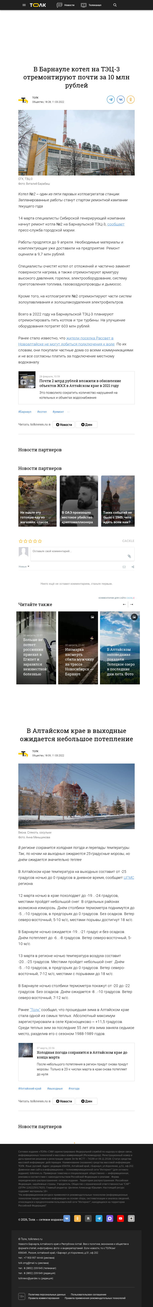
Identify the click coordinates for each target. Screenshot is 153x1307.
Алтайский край (29, 1088)
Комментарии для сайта (117, 598)
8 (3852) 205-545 (33, 1268)
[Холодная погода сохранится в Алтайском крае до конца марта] (26, 1062)
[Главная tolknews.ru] (38, 5)
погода (74, 1088)
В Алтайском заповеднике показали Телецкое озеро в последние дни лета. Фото (121, 661)
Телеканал (95, 5)
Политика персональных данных (47, 1294)
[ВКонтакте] (120, 99)
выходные (55, 1088)
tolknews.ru (35, 1239)
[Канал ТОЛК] (86, 424)
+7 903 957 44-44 (33, 1257)
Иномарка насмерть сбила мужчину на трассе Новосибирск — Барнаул (79, 661)
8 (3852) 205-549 (33, 1273)
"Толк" (35, 1009)
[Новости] (64, 424)
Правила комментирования (43, 1298)
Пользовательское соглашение (88, 1294)
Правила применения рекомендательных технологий (95, 1298)
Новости (69, 5)
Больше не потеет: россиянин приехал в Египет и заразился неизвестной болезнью (35, 656)
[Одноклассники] (130, 99)
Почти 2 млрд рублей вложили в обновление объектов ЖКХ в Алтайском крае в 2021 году (80, 383)
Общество (38, 102)
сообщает (116, 224)
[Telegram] (110, 99)
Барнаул (24, 411)
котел (42, 411)
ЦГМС (129, 877)
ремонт (58, 411)
